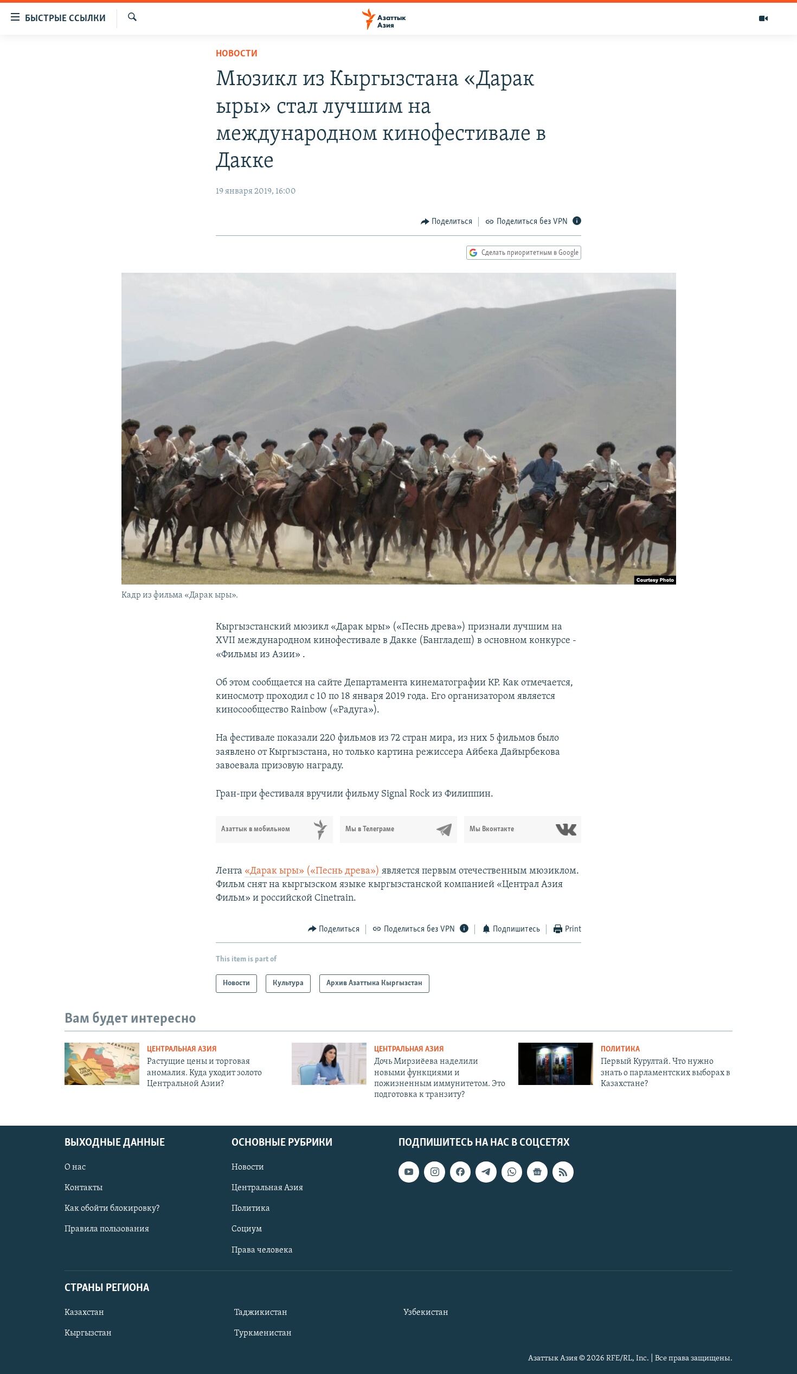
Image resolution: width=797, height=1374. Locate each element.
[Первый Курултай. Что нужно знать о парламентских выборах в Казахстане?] (555, 1064)
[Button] (447, 222)
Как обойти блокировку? (112, 1208)
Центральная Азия (182, 1049)
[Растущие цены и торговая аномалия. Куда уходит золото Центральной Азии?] (102, 1064)
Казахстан (84, 1312)
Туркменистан (263, 1333)
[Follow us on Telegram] (485, 1171)
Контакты (83, 1188)
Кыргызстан (88, 1333)
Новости (237, 54)
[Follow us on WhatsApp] (512, 1171)
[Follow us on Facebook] (460, 1171)
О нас (75, 1167)
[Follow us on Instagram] (434, 1171)
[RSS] (562, 1171)
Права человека (262, 1249)
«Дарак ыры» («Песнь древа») (313, 871)
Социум (247, 1229)
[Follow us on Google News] (537, 1171)
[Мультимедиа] (763, 18)
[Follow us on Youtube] (408, 1171)
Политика (620, 1049)
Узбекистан (425, 1312)
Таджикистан (260, 1312)
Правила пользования (107, 1229)
